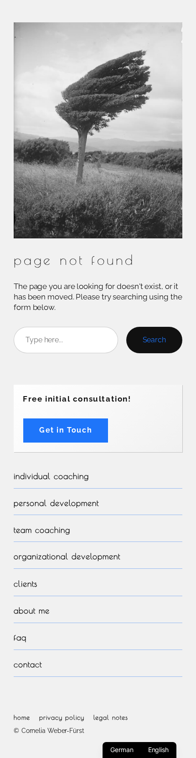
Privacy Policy (61, 717)
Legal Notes (110, 717)
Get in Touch (65, 430)
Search (154, 339)
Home (22, 717)
